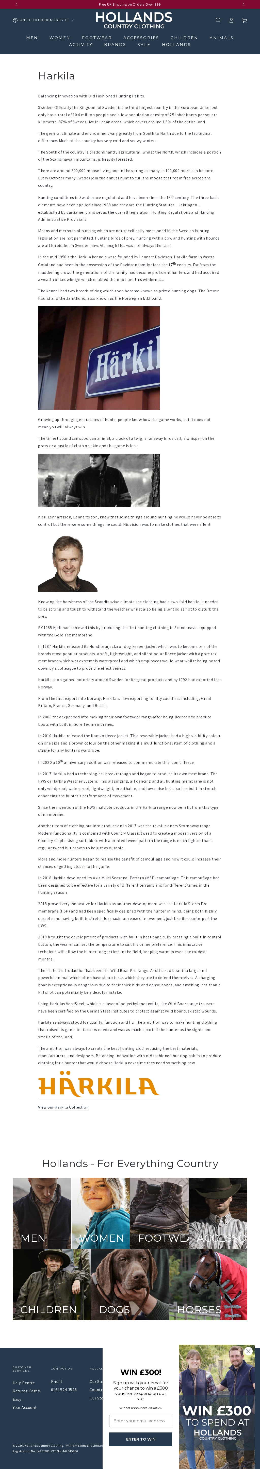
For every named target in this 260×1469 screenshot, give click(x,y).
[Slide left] (17, 4)
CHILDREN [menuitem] (184, 37)
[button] (218, 20)
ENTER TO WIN (140, 1439)
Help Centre (24, 1383)
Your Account (25, 1407)
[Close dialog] (248, 1351)
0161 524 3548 (64, 1389)
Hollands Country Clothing (44, 1445)
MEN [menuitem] (32, 37)
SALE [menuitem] (144, 44)
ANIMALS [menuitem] (222, 37)
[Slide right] (243, 4)
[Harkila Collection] (99, 1096)
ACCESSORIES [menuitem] (141, 37)
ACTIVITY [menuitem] (81, 44)
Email (56, 1381)
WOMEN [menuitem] (60, 37)
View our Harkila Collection (63, 1107)
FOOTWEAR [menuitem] (97, 37)
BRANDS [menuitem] (115, 44)
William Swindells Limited (85, 1445)
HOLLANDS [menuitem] (176, 44)
